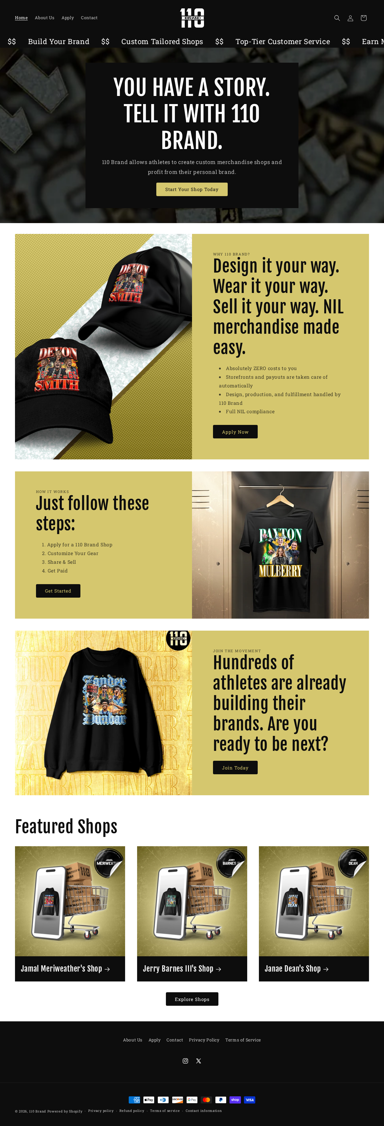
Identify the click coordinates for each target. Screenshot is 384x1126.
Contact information (204, 1110)
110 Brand (37, 1111)
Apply (154, 1040)
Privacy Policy (204, 1040)
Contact (174, 1040)
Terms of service (165, 1110)
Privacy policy (101, 1110)
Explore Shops (192, 999)
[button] (337, 18)
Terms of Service (243, 1040)
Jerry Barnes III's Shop (178, 968)
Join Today (235, 768)
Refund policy (131, 1110)
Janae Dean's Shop (293, 968)
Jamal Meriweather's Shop (61, 968)
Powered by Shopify (64, 1111)
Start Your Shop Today (192, 189)
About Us (132, 1040)
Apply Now (235, 432)
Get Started (58, 591)
